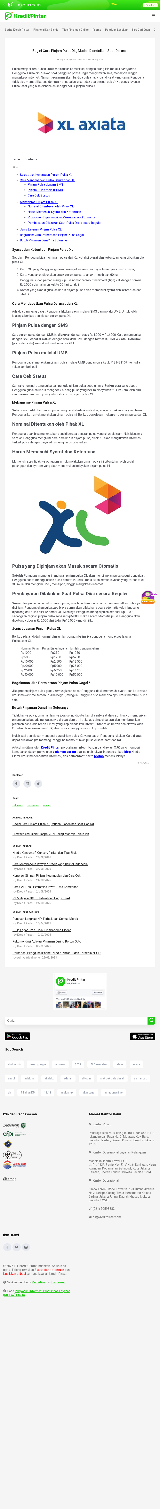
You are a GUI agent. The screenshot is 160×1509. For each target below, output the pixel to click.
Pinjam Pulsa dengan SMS (46, 184)
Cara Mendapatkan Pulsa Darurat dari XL (48, 180)
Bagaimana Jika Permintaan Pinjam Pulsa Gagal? (54, 235)
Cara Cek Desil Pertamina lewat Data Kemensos (45, 891)
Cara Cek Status (39, 195)
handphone (33, 810)
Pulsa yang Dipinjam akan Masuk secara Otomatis (63, 217)
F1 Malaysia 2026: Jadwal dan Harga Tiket (42, 902)
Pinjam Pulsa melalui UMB (46, 190)
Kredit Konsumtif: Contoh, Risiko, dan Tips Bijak (45, 857)
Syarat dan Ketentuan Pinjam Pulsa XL (46, 175)
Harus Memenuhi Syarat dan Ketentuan (55, 212)
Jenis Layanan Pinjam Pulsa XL (42, 229)
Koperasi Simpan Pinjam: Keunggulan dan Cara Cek (48, 880)
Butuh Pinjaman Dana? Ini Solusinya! (46, 240)
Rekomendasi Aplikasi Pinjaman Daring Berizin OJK (48, 946)
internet (47, 810)
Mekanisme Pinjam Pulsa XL (40, 202)
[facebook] (16, 791)
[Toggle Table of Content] (15, 167)
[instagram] (27, 791)
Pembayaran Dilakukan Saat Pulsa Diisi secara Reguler (66, 223)
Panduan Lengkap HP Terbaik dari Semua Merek (45, 923)
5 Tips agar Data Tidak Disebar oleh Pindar (42, 934)
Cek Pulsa (17, 810)
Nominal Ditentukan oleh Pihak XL (51, 206)
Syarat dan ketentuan (49, 1278)
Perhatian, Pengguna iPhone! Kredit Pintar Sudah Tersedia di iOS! (57, 957)
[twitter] (38, 791)
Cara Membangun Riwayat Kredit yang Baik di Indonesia (51, 868)
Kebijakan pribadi (15, 1282)
